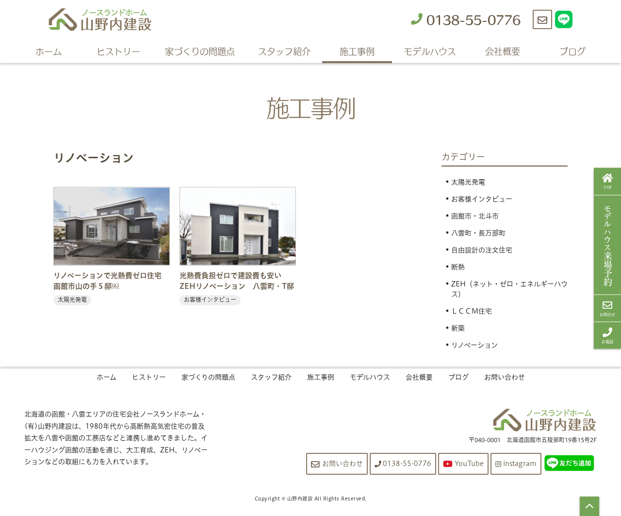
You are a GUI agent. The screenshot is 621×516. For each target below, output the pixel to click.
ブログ (572, 51)
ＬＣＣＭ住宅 (471, 311)
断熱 (458, 267)
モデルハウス (430, 51)
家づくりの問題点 (200, 51)
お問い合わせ (504, 377)
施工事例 (357, 51)
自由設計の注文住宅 (481, 250)
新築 (458, 328)
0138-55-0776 (472, 19)
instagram (520, 463)
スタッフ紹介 (284, 51)
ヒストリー (118, 51)
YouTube (469, 463)
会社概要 (502, 51)
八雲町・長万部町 (478, 233)
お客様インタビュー (481, 199)
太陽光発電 (468, 182)
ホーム (48, 51)
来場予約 (607, 244)
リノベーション (474, 345)
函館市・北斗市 (475, 216)
